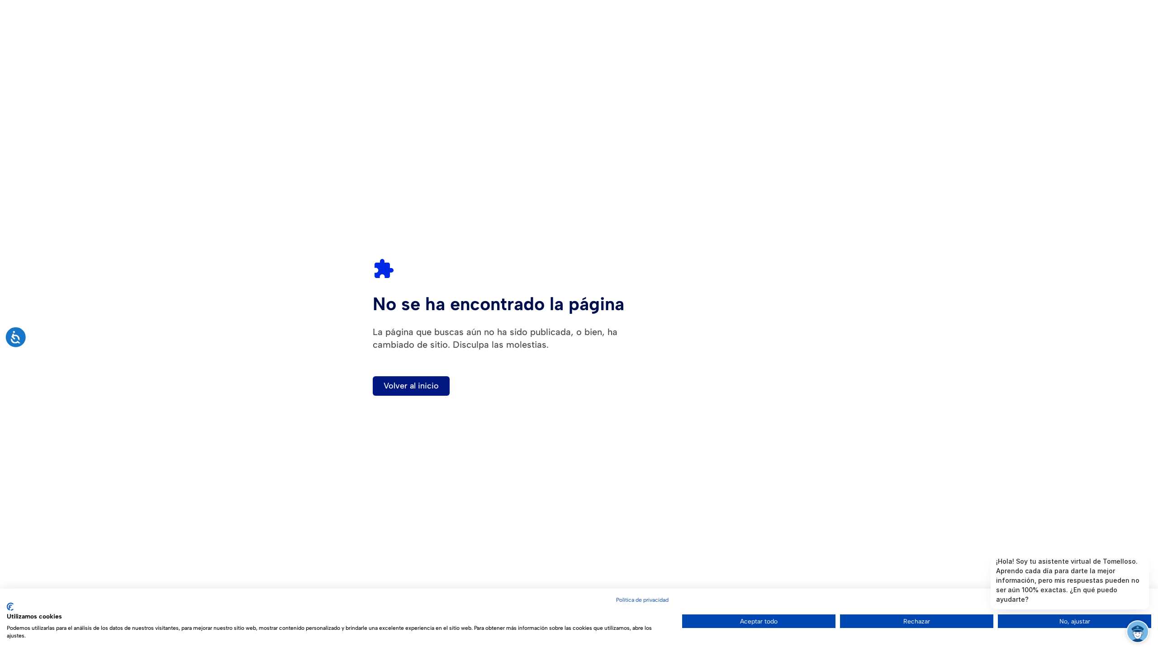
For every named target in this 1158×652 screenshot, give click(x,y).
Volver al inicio (411, 386)
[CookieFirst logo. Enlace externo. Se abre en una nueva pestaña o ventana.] (10, 607)
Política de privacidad (642, 600)
